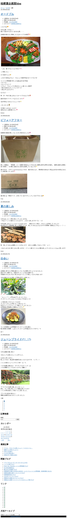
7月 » (8, 440)
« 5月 (2, 440)
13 (3, 434)
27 (3, 438)
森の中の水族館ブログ (10, 469)
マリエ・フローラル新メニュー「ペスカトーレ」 (18, 448)
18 (11, 434)
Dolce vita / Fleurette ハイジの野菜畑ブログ (16, 466)
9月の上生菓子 (8, 451)
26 (1, 438)
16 (8, 434)
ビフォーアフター (11, 120)
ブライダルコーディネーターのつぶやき (15, 462)
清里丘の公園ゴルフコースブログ (14, 478)
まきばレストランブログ (11, 476)
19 (1, 436)
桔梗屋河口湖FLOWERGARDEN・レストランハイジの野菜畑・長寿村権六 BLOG (28, 471)
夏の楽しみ (7, 206)
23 (8, 436)
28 (4, 438)
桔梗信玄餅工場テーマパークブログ (14, 473)
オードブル (7, 14)
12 (1, 434)
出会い (5, 258)
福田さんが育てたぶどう (11, 450)
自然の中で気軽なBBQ (10, 455)
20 (3, 436)
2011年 (8, 8)
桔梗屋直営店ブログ (10, 474)
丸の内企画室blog (9, 467)
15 (6, 434)
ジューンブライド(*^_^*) (16, 339)
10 (9, 433)
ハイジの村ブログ (9, 464)
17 (9, 434)
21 (4, 436)
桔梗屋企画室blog (11, 3)
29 (6, 438)
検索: (2, 417)
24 (9, 436)
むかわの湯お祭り (9, 453)
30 (8, 438)
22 (6, 436)
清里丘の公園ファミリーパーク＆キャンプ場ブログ (19, 480)
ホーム (3, 8)
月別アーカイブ (5, 514)
